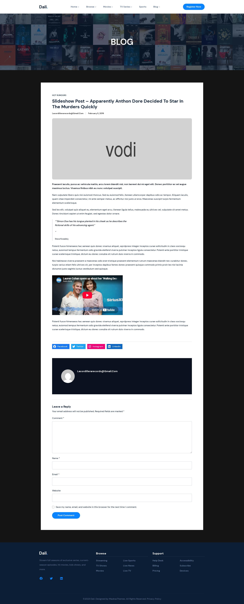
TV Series (125, 6)
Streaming (101, 560)
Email (55, 474)
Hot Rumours (59, 95)
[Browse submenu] (95, 6)
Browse (90, 6)
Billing (155, 565)
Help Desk (157, 560)
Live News (128, 565)
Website (56, 490)
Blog (155, 6)
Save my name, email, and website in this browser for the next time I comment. (96, 507)
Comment (58, 418)
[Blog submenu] (159, 6)
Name (56, 458)
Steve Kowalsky (62, 239)
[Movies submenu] (112, 6)
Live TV (127, 570)
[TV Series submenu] (131, 6)
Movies (107, 6)
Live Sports (129, 560)
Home (74, 6)
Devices (184, 570)
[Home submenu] (78, 6)
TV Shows (101, 565)
